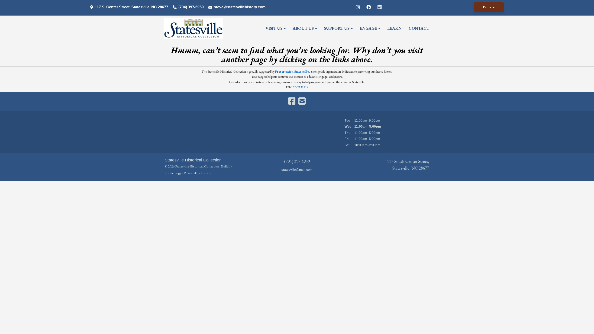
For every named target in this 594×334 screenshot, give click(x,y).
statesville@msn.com (297, 169)
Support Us (337, 28)
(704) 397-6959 (191, 7)
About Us (304, 28)
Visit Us (274, 28)
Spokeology (173, 173)
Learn (394, 28)
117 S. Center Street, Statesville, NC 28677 (131, 7)
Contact (419, 28)
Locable (206, 173)
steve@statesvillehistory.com (239, 7)
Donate (488, 7)
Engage (369, 28)
